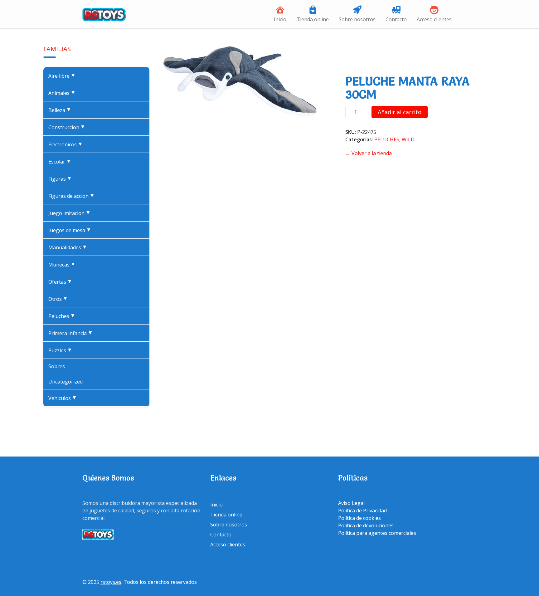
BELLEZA (61, 110)
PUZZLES (61, 350)
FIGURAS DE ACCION (72, 196)
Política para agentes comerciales (377, 533)
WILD (408, 139)
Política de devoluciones (366, 525)
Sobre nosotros (357, 19)
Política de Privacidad (362, 510)
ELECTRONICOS (66, 144)
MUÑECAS (63, 264)
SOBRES (56, 366)
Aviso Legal (351, 503)
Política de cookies (359, 518)
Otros (59, 299)
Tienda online (313, 19)
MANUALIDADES (69, 247)
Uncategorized (65, 381)
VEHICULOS (63, 398)
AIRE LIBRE (63, 75)
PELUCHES (63, 316)
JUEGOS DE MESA (71, 230)
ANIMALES (63, 93)
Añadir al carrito (399, 112)
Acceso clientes (434, 19)
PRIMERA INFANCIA (71, 333)
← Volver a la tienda (368, 153)
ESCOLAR (61, 161)
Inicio (280, 19)
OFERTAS (61, 281)
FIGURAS (61, 178)
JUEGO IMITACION (70, 213)
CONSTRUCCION (68, 127)
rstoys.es (110, 582)
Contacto (396, 19)
